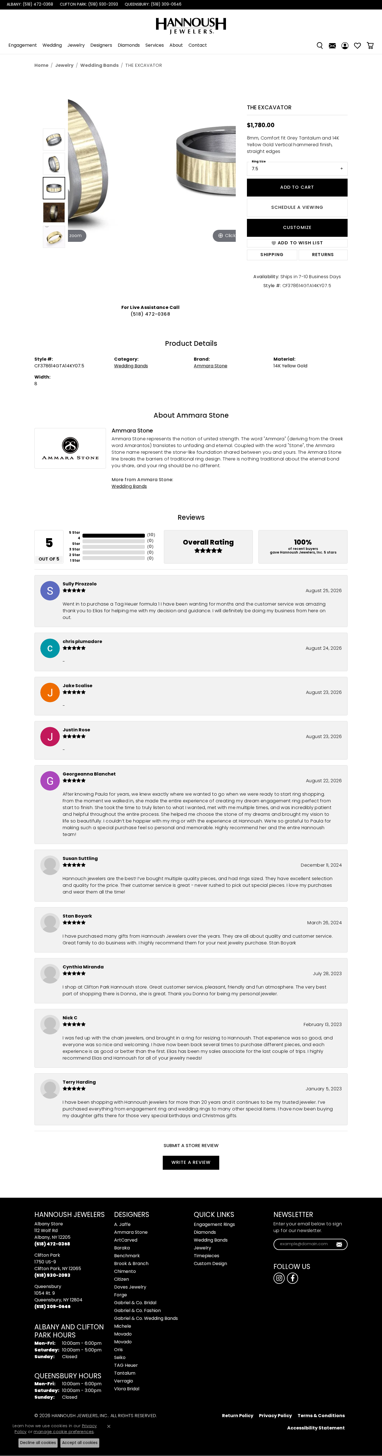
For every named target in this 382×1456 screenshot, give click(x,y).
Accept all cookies (80, 1443)
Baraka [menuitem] (122, 1248)
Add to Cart (297, 187)
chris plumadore (82, 642)
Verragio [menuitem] (123, 1381)
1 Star (75, 561)
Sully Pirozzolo (80, 584)
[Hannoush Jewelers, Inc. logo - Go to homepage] (191, 23)
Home (41, 65)
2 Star (74, 555)
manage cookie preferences (64, 1432)
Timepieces (206, 1256)
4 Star (76, 541)
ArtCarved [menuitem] (125, 1240)
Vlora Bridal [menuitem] (126, 1389)
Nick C (70, 1018)
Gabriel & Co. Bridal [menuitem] (135, 1303)
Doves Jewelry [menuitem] (130, 1287)
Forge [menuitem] (120, 1295)
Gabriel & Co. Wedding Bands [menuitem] (146, 1318)
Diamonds (129, 45)
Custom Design (210, 1264)
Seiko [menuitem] (120, 1358)
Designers (101, 45)
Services (154, 45)
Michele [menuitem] (122, 1326)
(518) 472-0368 (150, 314)
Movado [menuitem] (123, 1334)
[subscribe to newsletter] (339, 1244)
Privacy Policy (275, 1416)
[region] (152, 188)
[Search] (319, 45)
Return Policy (237, 1416)
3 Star (74, 549)
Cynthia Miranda (83, 967)
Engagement (22, 45)
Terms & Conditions (321, 1416)
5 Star (74, 533)
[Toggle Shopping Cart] (370, 45)
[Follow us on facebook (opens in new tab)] (292, 1278)
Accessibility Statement (316, 1428)
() (151, 535)
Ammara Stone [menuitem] (131, 1232)
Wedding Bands (99, 65)
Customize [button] (297, 227)
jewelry (64, 65)
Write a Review (191, 1162)
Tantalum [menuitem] (124, 1373)
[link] (29, 5)
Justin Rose (76, 730)
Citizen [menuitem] (121, 1279)
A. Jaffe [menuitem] (122, 1224)
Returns (323, 255)
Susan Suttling (80, 858)
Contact (197, 45)
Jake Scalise (77, 686)
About (176, 45)
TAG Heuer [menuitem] (126, 1365)
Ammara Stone (210, 366)
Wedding (52, 45)
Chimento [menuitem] (125, 1271)
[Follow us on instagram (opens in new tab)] (279, 1278)
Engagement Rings (214, 1224)
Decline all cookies (38, 1443)
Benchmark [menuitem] (127, 1256)
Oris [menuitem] (118, 1350)
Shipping (272, 255)
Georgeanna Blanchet (89, 774)
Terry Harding (79, 1082)
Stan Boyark (77, 916)
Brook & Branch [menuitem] (131, 1264)
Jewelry (76, 45)
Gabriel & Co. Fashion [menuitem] (137, 1311)
